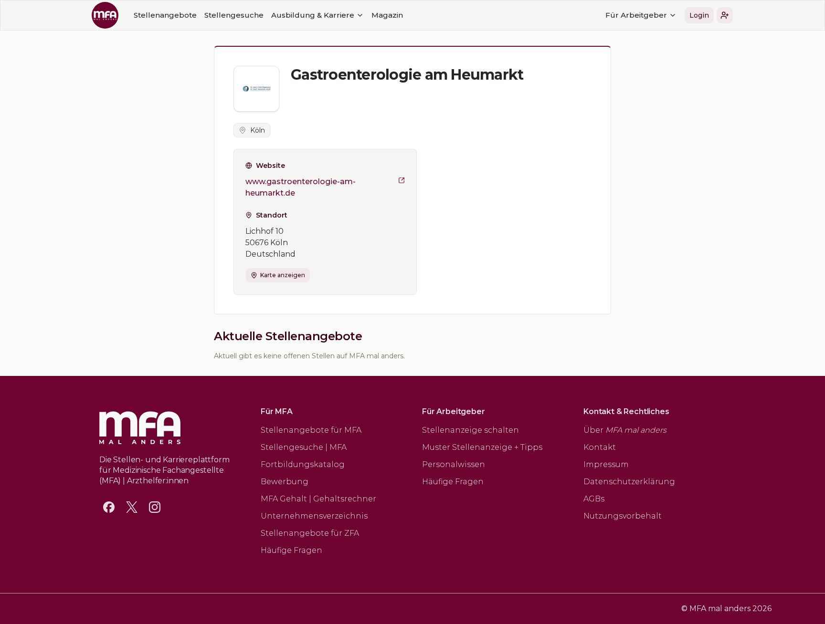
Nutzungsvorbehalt (622, 515)
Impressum (606, 464)
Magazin (387, 15)
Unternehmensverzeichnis (314, 515)
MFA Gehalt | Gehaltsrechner (318, 498)
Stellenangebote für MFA (311, 430)
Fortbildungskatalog (303, 464)
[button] (724, 15)
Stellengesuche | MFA (304, 447)
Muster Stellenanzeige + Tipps (482, 447)
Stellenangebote (165, 15)
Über (624, 430)
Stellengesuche (234, 15)
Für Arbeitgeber (636, 15)
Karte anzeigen (282, 275)
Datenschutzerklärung (629, 481)
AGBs (593, 498)
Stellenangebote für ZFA (310, 533)
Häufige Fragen (291, 550)
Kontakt (599, 447)
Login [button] (699, 15)
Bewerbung (284, 481)
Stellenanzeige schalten (470, 430)
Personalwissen (453, 464)
